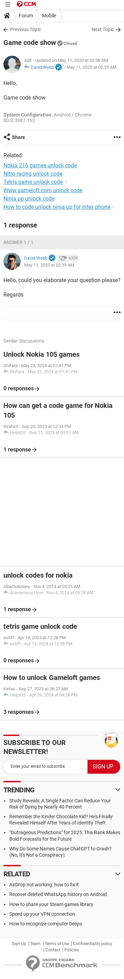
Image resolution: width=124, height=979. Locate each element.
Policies (71, 950)
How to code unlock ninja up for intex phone (56, 207)
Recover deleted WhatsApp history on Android (58, 894)
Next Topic (103, 29)
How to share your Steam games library (51, 904)
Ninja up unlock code (28, 198)
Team (35, 943)
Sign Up (19, 943)
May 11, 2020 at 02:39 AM (91, 67)
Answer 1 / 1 (18, 242)
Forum (26, 15)
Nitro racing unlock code (32, 173)
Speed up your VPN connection (42, 914)
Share (18, 137)
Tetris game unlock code (33, 182)
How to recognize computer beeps (45, 923)
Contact (52, 950)
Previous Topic (25, 29)
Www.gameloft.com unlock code (42, 190)
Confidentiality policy (92, 943)
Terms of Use (57, 943)
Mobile (49, 15)
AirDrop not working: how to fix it (44, 884)
